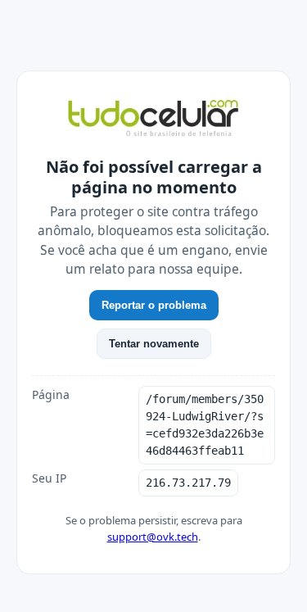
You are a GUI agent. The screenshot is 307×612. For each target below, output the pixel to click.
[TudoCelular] (153, 120)
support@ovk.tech (152, 536)
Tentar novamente (154, 344)
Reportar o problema (154, 305)
